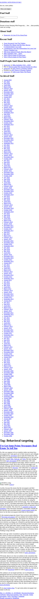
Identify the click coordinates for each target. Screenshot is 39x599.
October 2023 (8, 123)
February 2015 (8, 271)
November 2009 (9, 372)
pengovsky (7, 65)
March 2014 (7, 289)
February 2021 (8, 169)
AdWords (3, 594)
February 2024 (8, 119)
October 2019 (8, 193)
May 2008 (7, 403)
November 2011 (8, 331)
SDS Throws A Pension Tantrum (22, 68)
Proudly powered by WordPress (9, 598)
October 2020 (8, 176)
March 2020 (7, 184)
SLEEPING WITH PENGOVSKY (10, 2)
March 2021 (7, 167)
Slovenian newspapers (8, 517)
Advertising (30, 593)
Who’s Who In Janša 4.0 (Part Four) (14, 55)
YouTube (14, 596)
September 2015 (9, 261)
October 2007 (8, 415)
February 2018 (8, 222)
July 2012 (7, 318)
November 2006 (9, 434)
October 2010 (8, 354)
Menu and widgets (6, 9)
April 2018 (7, 218)
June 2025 (7, 100)
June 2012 (7, 319)
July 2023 (7, 126)
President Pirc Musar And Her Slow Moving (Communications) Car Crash (17, 46)
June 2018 (7, 215)
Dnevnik (16, 459)
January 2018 (8, 224)
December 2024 (8, 109)
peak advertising (5, 585)
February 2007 (8, 429)
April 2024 (7, 116)
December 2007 (8, 412)
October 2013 (8, 297)
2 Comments (20, 596)
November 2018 (9, 208)
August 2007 (8, 419)
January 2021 (8, 170)
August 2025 (8, 97)
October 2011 (8, 333)
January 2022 (8, 155)
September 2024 (9, 112)
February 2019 (8, 205)
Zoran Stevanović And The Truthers (14, 43)
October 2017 (8, 229)
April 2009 (7, 384)
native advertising (30, 552)
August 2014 (8, 280)
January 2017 (8, 239)
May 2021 (7, 164)
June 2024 (7, 114)
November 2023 (9, 121)
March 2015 (7, 270)
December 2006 (8, 432)
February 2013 (8, 309)
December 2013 (8, 294)
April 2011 (7, 343)
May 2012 (7, 321)
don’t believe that (9, 588)
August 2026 (8, 80)
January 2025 (8, 107)
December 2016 (8, 241)
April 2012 (7, 323)
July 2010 (7, 359)
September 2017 (9, 230)
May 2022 (7, 148)
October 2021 (8, 159)
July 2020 (7, 177)
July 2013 (7, 302)
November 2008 (9, 393)
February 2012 (8, 326)
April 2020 (7, 182)
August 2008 (8, 398)
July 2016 (7, 247)
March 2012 (7, 325)
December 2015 (8, 256)
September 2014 (9, 278)
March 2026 (7, 87)
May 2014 (7, 285)
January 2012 (8, 328)
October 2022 (8, 141)
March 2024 (7, 117)
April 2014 (7, 287)
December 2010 (8, 350)
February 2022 (8, 153)
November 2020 (9, 174)
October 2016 (8, 244)
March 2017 (7, 236)
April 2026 (7, 85)
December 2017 (8, 225)
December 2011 (8, 330)
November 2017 (9, 227)
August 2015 (8, 263)
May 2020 (7, 181)
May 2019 (7, 200)
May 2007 (7, 424)
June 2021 (7, 162)
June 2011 (7, 340)
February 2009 (8, 388)
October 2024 (8, 111)
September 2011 (8, 335)
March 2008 (7, 407)
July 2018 (7, 213)
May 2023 (7, 129)
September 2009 (9, 376)
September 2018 (9, 212)
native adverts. (29, 569)
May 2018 (7, 217)
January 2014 (8, 292)
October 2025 (8, 95)
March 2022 (7, 152)
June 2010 (7, 360)
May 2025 (7, 102)
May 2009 (7, 383)
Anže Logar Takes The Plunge (21, 72)
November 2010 (9, 352)
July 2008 (7, 400)
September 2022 (9, 143)
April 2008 (7, 405)
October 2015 (8, 259)
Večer (24, 459)
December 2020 (8, 172)
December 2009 (8, 371)
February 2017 (8, 237)
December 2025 (8, 92)
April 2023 (7, 131)
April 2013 (7, 306)
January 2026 (8, 90)
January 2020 (8, 188)
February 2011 (8, 347)
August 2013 (8, 301)
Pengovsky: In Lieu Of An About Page (15, 35)
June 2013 (7, 304)
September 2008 (9, 396)
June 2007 (7, 422)
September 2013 (9, 299)
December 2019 (8, 189)
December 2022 (8, 138)
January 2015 (8, 273)
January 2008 (8, 410)
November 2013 (9, 295)
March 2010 (7, 366)
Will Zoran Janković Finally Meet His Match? (17, 52)
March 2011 (7, 345)
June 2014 (7, 283)
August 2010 (8, 357)
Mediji (19, 593)
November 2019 (9, 191)
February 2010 (8, 367)
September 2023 (9, 124)
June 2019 (7, 198)
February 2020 (8, 186)
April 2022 (7, 150)
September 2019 (9, 194)
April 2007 (7, 425)
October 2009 (8, 374)
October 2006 (8, 436)
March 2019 (7, 203)
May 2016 (7, 251)
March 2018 (7, 220)
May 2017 (7, 234)
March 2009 (7, 386)
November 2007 (9, 413)
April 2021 (7, 165)
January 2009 (8, 390)
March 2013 (7, 307)
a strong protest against (28, 510)
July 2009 (7, 379)
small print (34, 467)
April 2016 (7, 253)
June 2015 (7, 266)
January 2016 (8, 254)
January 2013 (8, 311)
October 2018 (8, 210)
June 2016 (7, 249)
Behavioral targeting (13, 594)
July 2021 (7, 160)
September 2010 (9, 355)
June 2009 (7, 381)
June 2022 (7, 147)
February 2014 (8, 290)
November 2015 (9, 258)
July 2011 (7, 338)
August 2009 (8, 378)
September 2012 (9, 314)
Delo (12, 459)
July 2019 (7, 196)
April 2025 (7, 104)
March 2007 (7, 427)
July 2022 (7, 145)
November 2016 (9, 242)
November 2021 (9, 157)
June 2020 (7, 179)
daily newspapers (11, 461)
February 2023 (8, 135)
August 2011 (7, 336)
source (12, 484)
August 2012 (8, 316)
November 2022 (9, 140)
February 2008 (8, 408)
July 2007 (7, 420)
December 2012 (8, 313)
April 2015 (7, 268)
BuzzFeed (11, 569)
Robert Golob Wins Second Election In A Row (23, 67)
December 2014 (8, 275)
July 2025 (7, 99)
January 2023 (8, 136)
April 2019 (7, 201)
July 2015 (7, 265)
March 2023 (7, 133)
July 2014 (7, 282)
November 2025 (9, 93)
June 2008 (7, 402)
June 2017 (7, 232)
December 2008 (8, 391)
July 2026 (7, 82)
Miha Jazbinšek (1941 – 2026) (13, 53)
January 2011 (8, 348)
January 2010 (8, 369)
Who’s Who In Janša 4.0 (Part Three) (15, 57)
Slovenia (15, 467)
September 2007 (9, 417)
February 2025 (8, 105)
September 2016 (9, 246)
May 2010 (7, 362)
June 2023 (7, 128)
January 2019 (8, 206)
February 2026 (8, 88)
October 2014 (8, 277)
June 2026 (7, 83)
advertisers (14, 455)
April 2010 (7, 364)
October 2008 (8, 395)
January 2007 (8, 431)
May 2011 (7, 342)
